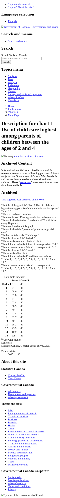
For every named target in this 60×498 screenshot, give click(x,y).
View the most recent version (29, 156)
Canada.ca (13, 100)
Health (11, 425)
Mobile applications (18, 480)
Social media (15, 477)
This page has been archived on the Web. (22, 199)
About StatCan (16, 97)
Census (12, 91)
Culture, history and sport (21, 437)
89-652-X (13, 112)
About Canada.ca (17, 483)
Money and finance (18, 449)
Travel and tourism (18, 416)
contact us (25, 182)
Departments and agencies (22, 394)
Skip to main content (19, 4)
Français (12, 21)
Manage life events (18, 464)
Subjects (12, 76)
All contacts (14, 391)
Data (10, 79)
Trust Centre (14, 378)
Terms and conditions (19, 486)
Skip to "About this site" (21, 7)
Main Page (13, 115)
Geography (14, 88)
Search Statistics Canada (14, 55)
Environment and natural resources (26, 431)
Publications (14, 109)
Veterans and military (19, 458)
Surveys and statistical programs (25, 94)
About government (18, 397)
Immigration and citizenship (22, 413)
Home (11, 106)
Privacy (12, 489)
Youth (11, 461)
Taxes (11, 428)
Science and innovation (20, 452)
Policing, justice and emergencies (25, 440)
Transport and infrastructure (22, 443)
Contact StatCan (16, 375)
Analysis (12, 82)
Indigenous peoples (18, 455)
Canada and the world (19, 446)
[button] (17, 41)
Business (12, 419)
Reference (13, 85)
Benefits (12, 422)
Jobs (10, 410)
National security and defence (23, 434)
